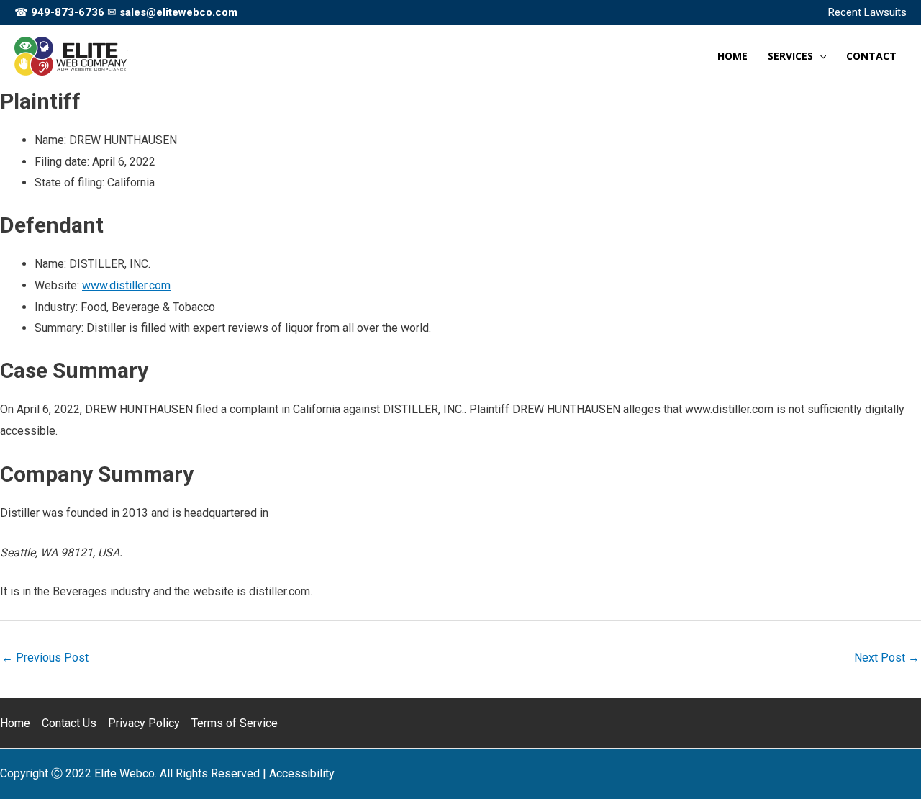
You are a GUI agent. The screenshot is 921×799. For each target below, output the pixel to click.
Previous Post (45, 657)
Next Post (887, 657)
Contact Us (69, 723)
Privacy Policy (144, 723)
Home (15, 723)
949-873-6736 (67, 12)
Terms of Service (234, 723)
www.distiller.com (126, 285)
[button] (819, 56)
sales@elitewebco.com (178, 12)
